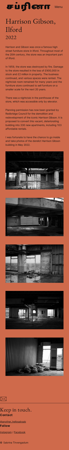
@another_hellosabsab (13, 421)
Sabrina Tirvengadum (15, 442)
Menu (59, 7)
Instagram (6, 432)
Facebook (19, 432)
